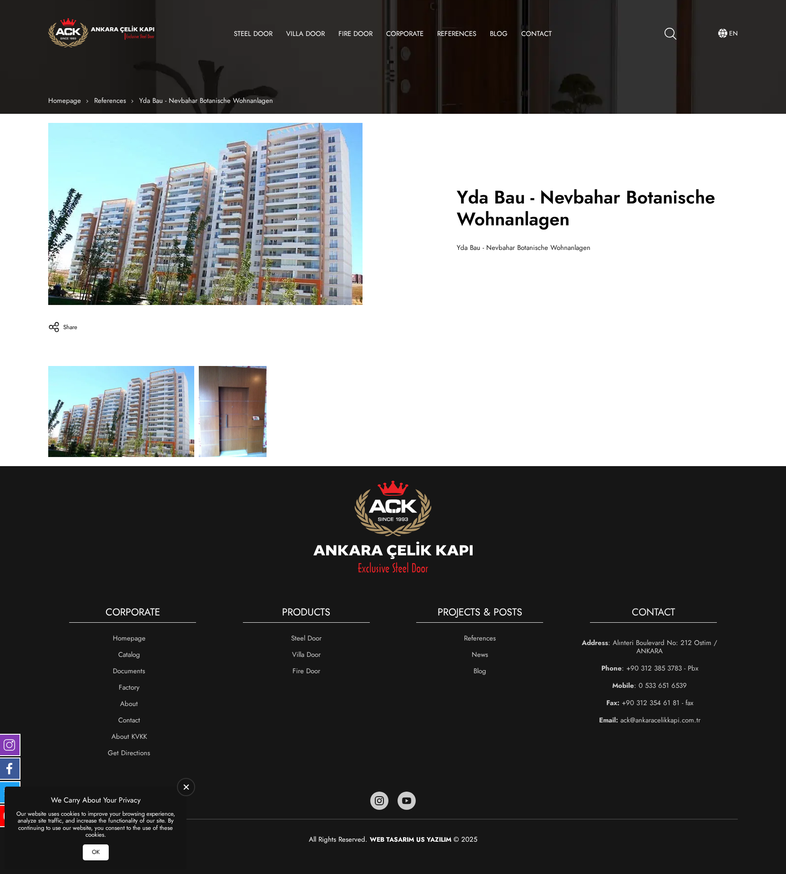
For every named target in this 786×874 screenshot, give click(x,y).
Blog (499, 34)
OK (96, 852)
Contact (536, 34)
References (456, 34)
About (129, 704)
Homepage (64, 101)
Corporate (404, 34)
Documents (129, 671)
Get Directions (129, 753)
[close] (186, 787)
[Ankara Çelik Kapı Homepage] (101, 33)
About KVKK (129, 736)
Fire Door (355, 34)
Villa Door (305, 34)
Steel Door (253, 34)
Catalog (129, 654)
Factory (129, 687)
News (480, 654)
